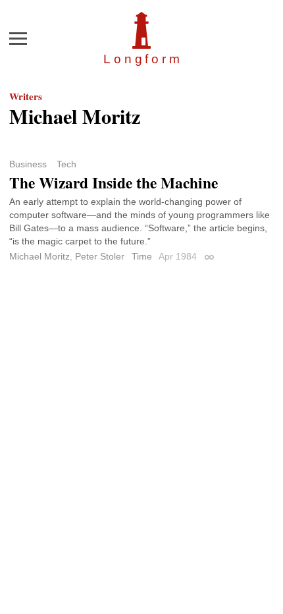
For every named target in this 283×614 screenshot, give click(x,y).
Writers (25, 96)
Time (142, 256)
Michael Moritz (39, 256)
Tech (66, 164)
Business (28, 164)
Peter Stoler (99, 256)
